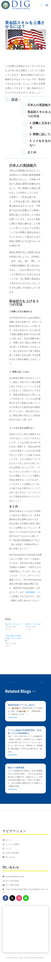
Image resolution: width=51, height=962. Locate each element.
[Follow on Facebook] (5, 898)
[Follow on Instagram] (19, 898)
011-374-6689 (12, 881)
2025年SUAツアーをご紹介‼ (21, 704)
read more (12, 717)
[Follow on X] (12, 898)
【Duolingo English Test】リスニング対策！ (13, 638)
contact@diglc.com (15, 876)
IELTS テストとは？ (13, 624)
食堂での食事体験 (16, 767)
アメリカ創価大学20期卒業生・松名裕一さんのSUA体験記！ (24, 731)
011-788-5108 (12, 885)
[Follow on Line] (26, 898)
